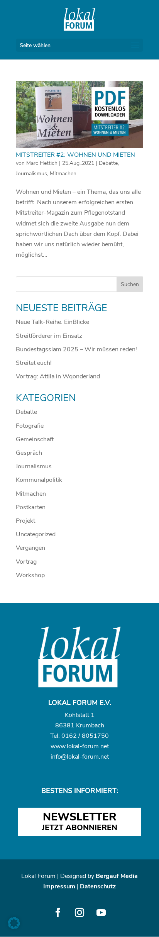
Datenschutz (98, 886)
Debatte (108, 163)
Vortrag (26, 561)
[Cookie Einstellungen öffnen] (14, 927)
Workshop (30, 575)
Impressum (59, 886)
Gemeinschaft (35, 439)
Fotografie (30, 426)
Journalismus (31, 173)
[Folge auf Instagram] (79, 912)
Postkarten (31, 507)
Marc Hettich (42, 163)
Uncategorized (36, 534)
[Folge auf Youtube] (101, 912)
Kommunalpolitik (39, 480)
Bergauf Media (117, 876)
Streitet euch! (34, 363)
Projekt (25, 521)
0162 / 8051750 (85, 736)
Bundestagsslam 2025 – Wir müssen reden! (76, 349)
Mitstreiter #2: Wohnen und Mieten (75, 155)
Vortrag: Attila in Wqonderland (58, 376)
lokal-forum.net (88, 746)
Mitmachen (63, 173)
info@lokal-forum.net (80, 756)
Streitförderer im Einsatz (49, 336)
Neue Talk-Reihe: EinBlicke (52, 322)
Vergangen (30, 548)
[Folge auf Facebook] (58, 912)
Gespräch (29, 453)
